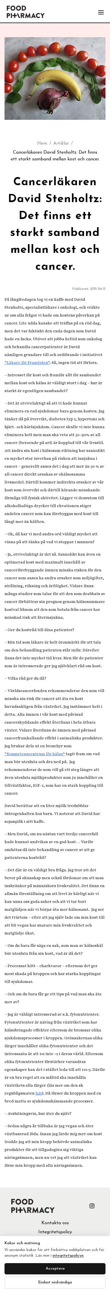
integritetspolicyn (68, 1256)
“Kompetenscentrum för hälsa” (35, 754)
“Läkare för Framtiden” (27, 362)
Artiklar (61, 143)
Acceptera (55, 1269)
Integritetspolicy (55, 1232)
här (39, 1093)
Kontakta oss (55, 1223)
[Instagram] (92, 1206)
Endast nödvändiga (55, 1282)
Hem (42, 143)
